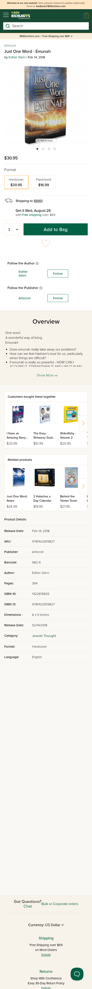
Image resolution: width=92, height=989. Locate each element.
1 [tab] (37, 150)
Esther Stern (17, 57)
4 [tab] (55, 150)
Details (46, 955)
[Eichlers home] (20, 15)
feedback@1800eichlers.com (50, 6)
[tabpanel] (46, 104)
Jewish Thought (44, 636)
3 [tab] (49, 150)
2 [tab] (43, 150)
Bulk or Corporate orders (60, 904)
